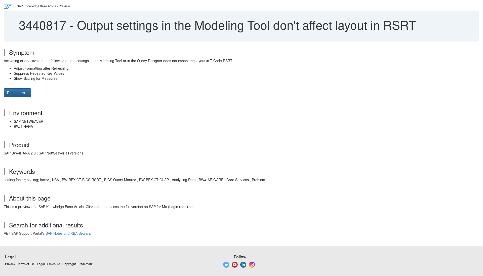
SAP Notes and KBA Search (68, 233)
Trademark (85, 264)
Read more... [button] (17, 92)
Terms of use (26, 264)
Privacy (10, 264)
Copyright (69, 264)
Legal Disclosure (48, 264)
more (98, 206)
